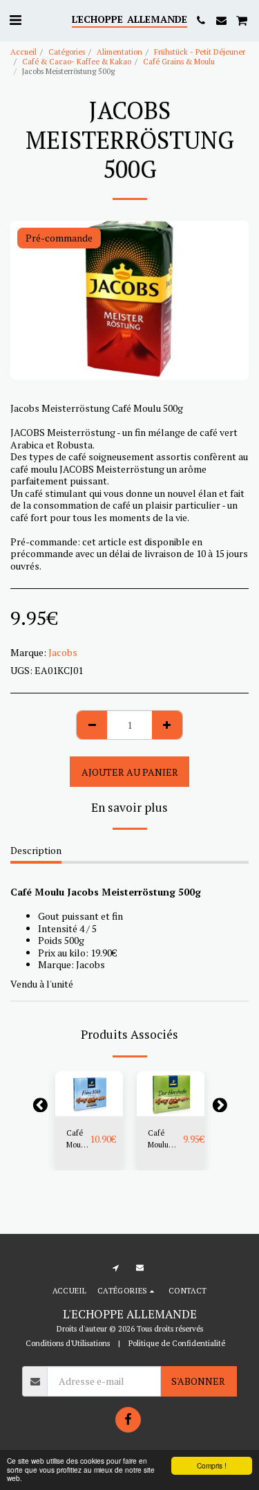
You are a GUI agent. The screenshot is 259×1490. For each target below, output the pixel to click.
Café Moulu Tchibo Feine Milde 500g (78, 1139)
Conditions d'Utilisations (68, 1343)
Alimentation (119, 51)
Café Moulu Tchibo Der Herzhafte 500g (165, 1139)
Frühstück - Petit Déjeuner (199, 51)
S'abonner (198, 1381)
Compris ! (212, 1465)
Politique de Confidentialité (176, 1343)
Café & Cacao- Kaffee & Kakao (76, 61)
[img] (89, 1093)
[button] (15, 20)
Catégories (66, 51)
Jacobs (62, 652)
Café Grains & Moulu (179, 61)
